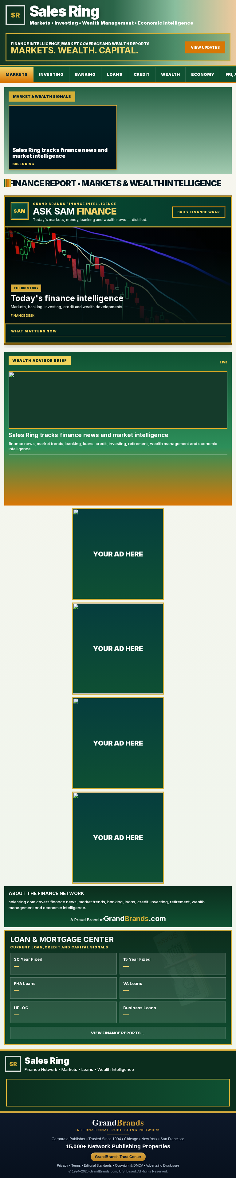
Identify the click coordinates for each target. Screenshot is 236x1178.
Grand (118, 1122)
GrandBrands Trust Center (118, 1157)
